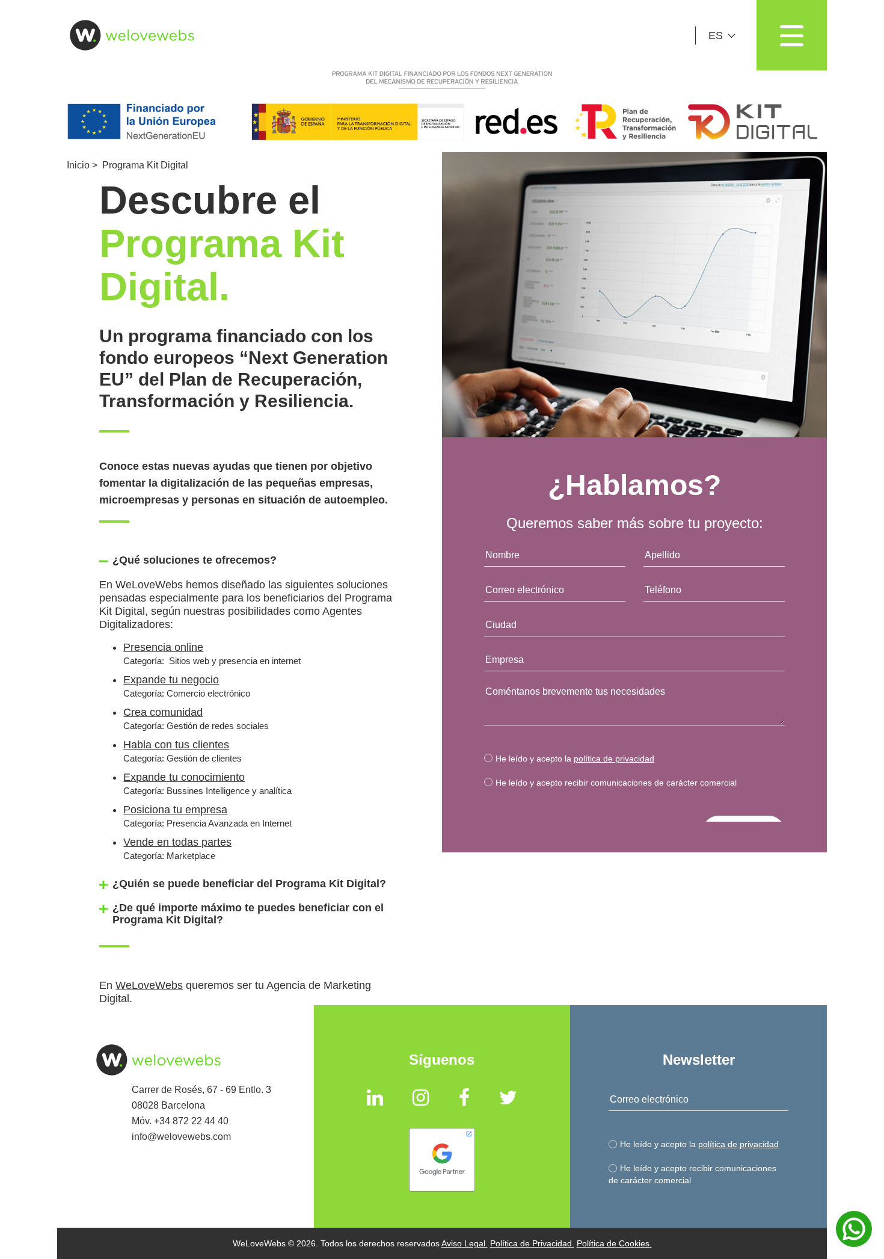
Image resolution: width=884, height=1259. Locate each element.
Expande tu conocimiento (184, 777)
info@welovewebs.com (181, 1136)
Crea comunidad (163, 712)
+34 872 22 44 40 (191, 1121)
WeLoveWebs (149, 985)
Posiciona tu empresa (175, 810)
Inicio (78, 165)
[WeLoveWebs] (127, 35)
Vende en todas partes (177, 842)
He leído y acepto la (575, 758)
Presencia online (163, 647)
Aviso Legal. (464, 1243)
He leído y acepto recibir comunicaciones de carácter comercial (616, 782)
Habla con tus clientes (176, 745)
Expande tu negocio (171, 680)
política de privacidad (614, 758)
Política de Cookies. (614, 1243)
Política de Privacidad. (532, 1243)
